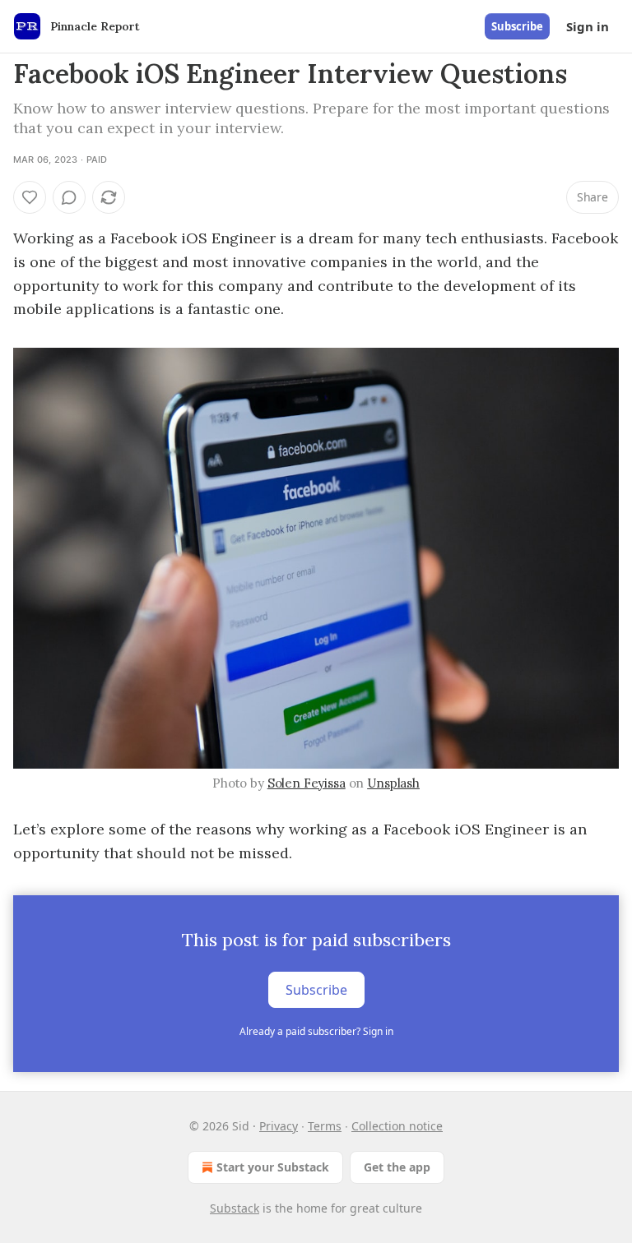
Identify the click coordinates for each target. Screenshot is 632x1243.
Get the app (397, 1167)
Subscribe (517, 26)
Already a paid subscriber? (316, 1031)
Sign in (587, 26)
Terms (325, 1126)
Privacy (278, 1126)
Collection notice (397, 1126)
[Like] (29, 197)
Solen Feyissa (306, 783)
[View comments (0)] (69, 197)
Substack (234, 1208)
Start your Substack (272, 1167)
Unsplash (393, 783)
